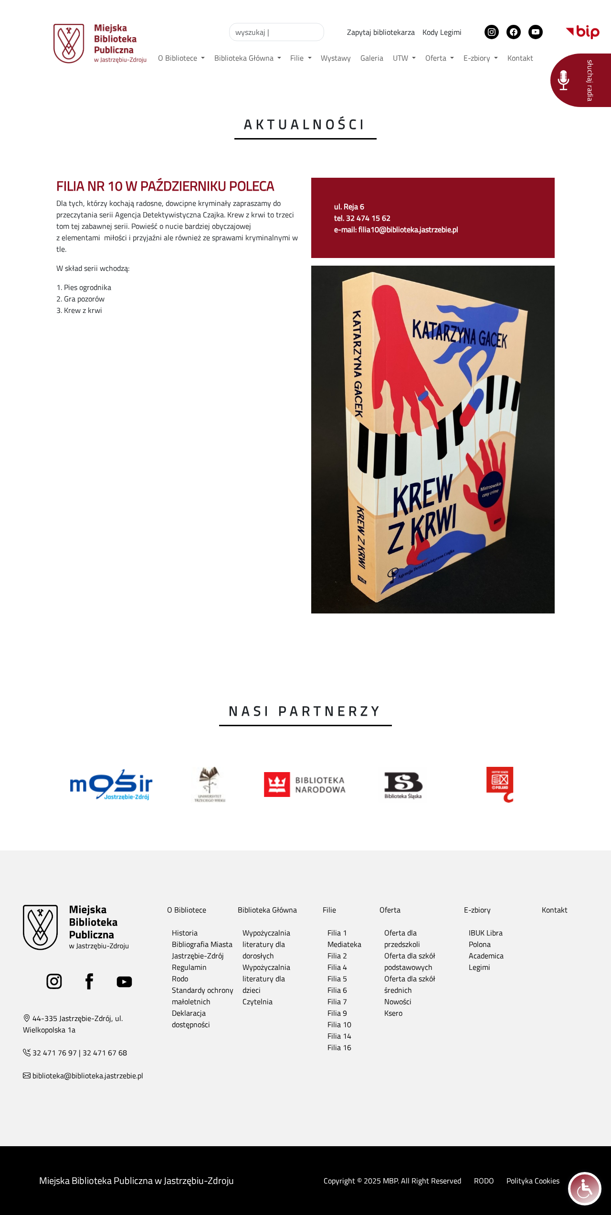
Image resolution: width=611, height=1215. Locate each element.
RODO (484, 1180)
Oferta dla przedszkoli (402, 938)
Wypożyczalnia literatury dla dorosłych (266, 944)
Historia (185, 932)
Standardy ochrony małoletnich (202, 995)
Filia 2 (337, 955)
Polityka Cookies (532, 1180)
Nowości (397, 1001)
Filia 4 (337, 967)
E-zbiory (478, 58)
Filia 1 (337, 932)
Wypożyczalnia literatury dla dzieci (266, 978)
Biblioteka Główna (244, 58)
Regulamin (189, 967)
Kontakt (520, 58)
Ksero (393, 1013)
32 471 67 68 (105, 1052)
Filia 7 (337, 1001)
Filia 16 (339, 1047)
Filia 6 (337, 990)
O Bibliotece (178, 58)
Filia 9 (337, 1013)
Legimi (479, 967)
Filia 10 (339, 1024)
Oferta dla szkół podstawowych (409, 961)
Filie (298, 58)
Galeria (371, 58)
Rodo (180, 978)
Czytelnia (257, 1001)
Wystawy (336, 58)
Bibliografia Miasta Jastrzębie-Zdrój (202, 949)
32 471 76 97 (54, 1052)
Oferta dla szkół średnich (409, 984)
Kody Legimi (442, 32)
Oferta (436, 58)
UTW (401, 58)
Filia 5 (337, 978)
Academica (486, 955)
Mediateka (344, 944)
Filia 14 (339, 1036)
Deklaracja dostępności (191, 1018)
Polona (480, 944)
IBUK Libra (486, 932)
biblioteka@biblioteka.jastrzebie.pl (87, 1075)
